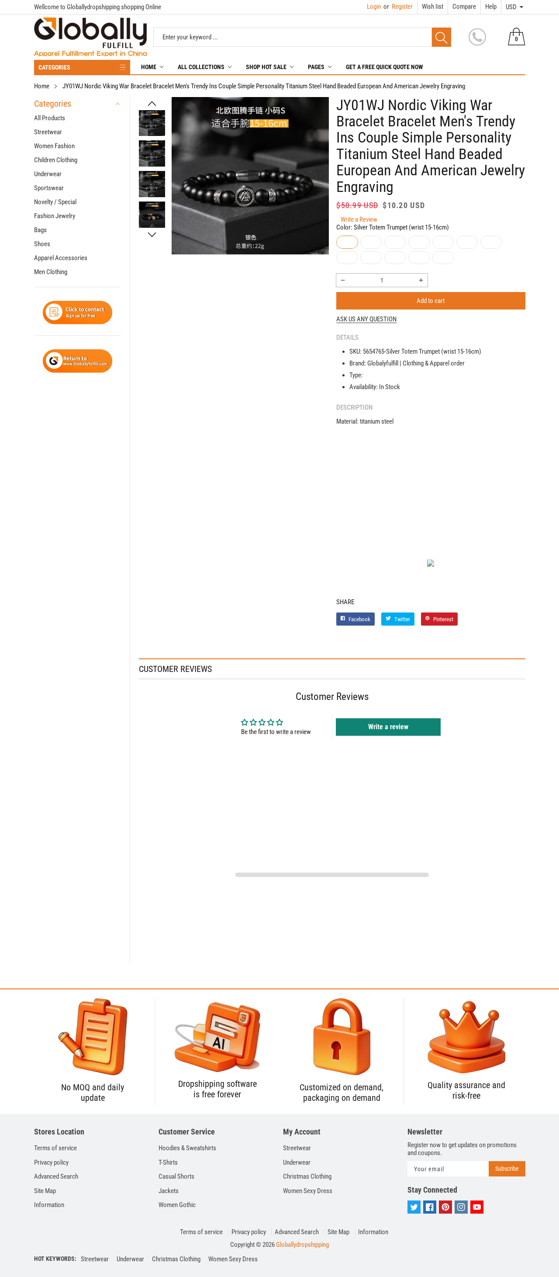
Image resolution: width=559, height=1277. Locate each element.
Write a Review (359, 219)
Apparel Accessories (60, 258)
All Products (49, 118)
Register (398, 6)
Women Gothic (177, 1205)
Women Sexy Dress (307, 1191)
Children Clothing (55, 160)
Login (374, 6)
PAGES (316, 66)
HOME (148, 66)
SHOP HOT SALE (266, 66)
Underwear (48, 174)
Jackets (169, 1191)
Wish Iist (432, 6)
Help (491, 6)
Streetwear (48, 132)
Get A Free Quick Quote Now (384, 66)
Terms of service (55, 1148)
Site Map (45, 1191)
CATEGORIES (54, 67)
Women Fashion (54, 146)
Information (49, 1205)
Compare (464, 6)
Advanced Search (56, 1176)
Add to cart (431, 301)
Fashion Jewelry (54, 216)
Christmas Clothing (307, 1176)
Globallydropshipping (302, 1245)
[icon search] (441, 37)
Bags (40, 230)
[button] (152, 103)
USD (511, 7)
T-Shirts (168, 1162)
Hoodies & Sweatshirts (187, 1148)
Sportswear (49, 188)
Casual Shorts (176, 1176)
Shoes (42, 244)
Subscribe (507, 1168)
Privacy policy (51, 1162)
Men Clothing (50, 272)
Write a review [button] (388, 727)
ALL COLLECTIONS (201, 66)
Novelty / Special (55, 202)
